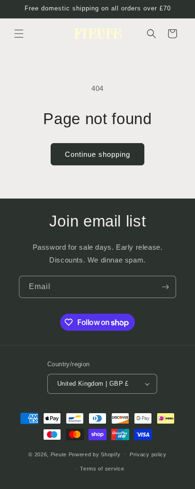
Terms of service (102, 468)
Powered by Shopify (95, 454)
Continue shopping (97, 154)
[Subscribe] (165, 287)
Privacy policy (148, 454)
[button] (19, 33)
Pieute (59, 454)
